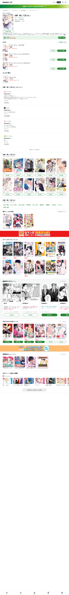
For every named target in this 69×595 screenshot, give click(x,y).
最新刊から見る (63, 42)
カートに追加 (61, 50)
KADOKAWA (21, 19)
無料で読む (49, 315)
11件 (23, 21)
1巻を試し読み (8, 31)
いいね (7, 102)
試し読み (53, 50)
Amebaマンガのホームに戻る (34, 390)
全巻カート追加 (62, 37)
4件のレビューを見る (33, 149)
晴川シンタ (21, 17)
